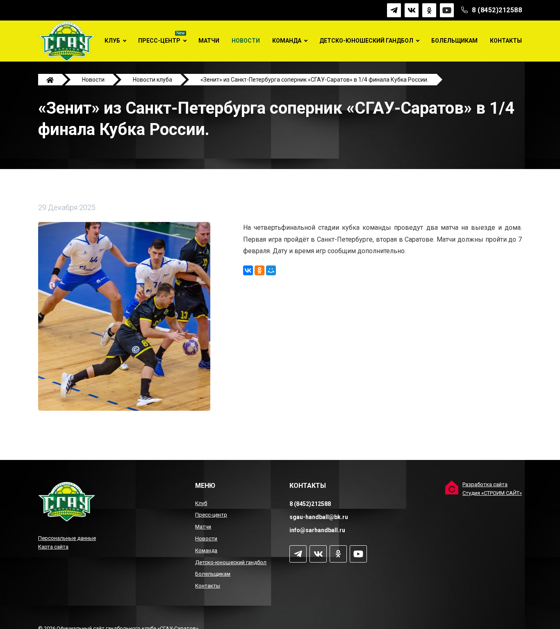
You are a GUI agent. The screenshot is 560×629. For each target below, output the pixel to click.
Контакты (506, 40)
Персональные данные (67, 538)
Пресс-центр (159, 40)
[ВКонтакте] (248, 270)
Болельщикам (454, 40)
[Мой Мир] (271, 270)
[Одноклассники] (259, 270)
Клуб (112, 40)
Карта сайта (53, 547)
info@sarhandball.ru (317, 530)
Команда (286, 40)
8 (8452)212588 (497, 10)
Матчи (208, 40)
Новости (246, 40)
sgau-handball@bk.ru (318, 517)
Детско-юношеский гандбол (366, 40)
